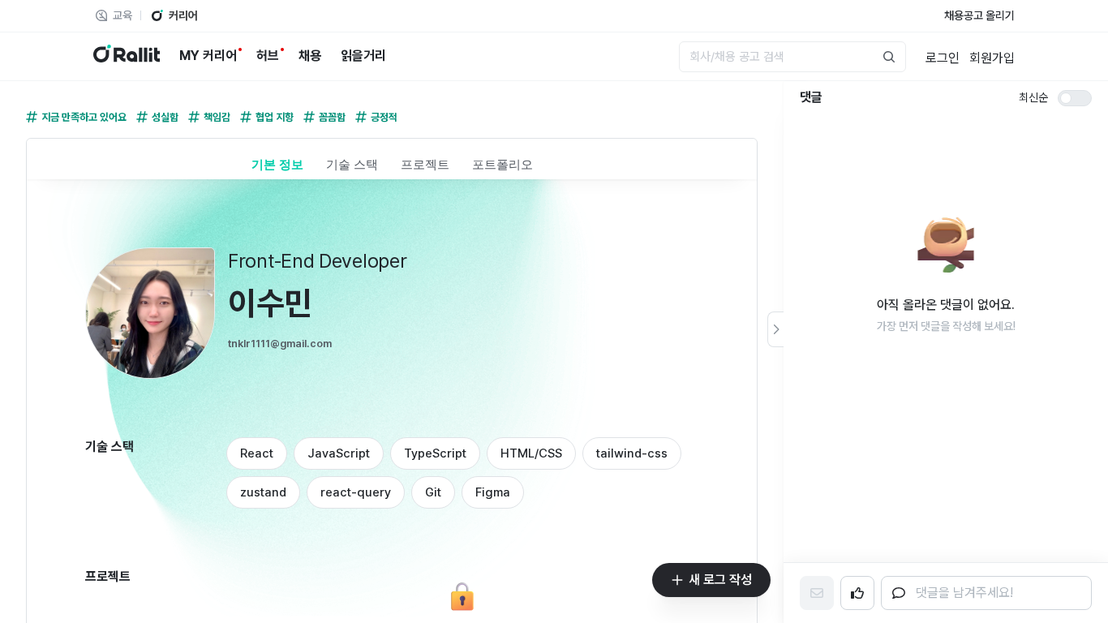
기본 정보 (277, 164)
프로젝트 (425, 164)
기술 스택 (352, 164)
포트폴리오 (502, 164)
